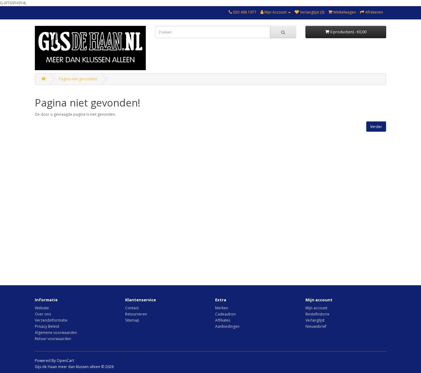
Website (42, 308)
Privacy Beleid (47, 326)
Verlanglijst (315, 320)
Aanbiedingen (227, 326)
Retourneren (136, 314)
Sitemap (132, 320)
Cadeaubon (225, 314)
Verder (376, 126)
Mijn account (316, 308)
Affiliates (222, 320)
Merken (221, 308)
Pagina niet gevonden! (78, 79)
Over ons (43, 314)
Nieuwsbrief (315, 326)
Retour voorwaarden (53, 338)
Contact (132, 308)
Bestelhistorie (317, 314)
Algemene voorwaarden (56, 332)
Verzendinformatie (51, 320)
